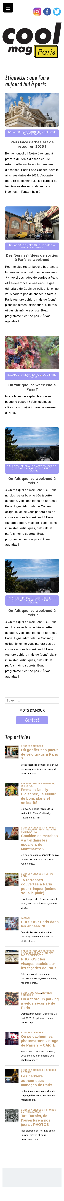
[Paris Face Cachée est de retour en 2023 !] (32, 125)
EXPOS (36, 374)
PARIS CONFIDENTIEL (35, 132)
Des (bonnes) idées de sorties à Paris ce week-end (32, 257)
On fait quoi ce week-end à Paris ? (32, 387)
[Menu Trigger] (8, 8)
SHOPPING (37, 247)
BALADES (14, 132)
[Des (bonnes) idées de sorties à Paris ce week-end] (32, 239)
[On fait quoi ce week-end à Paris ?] (32, 368)
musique (11, 727)
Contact (32, 720)
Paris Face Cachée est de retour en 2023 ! (32, 144)
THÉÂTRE (32, 470)
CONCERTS (30, 245)
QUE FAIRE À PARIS (39, 133)
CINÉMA (26, 374)
